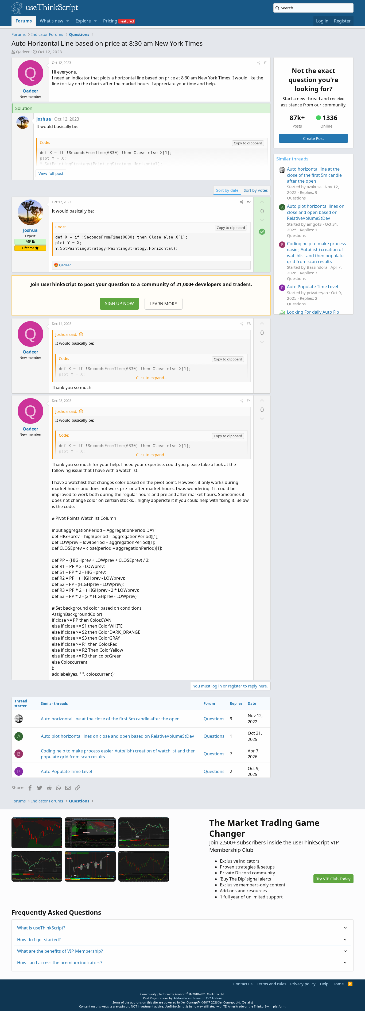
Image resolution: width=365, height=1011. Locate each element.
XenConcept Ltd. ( (230, 1002)
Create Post (313, 138)
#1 (266, 62)
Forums (23, 21)
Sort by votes (256, 190)
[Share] (258, 62)
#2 (249, 201)
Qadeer (23, 51)
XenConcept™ (190, 1002)
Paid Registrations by (182, 998)
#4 (249, 400)
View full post (50, 173)
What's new (51, 21)
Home (338, 983)
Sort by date (227, 190)
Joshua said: (66, 334)
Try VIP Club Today (333, 878)
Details (247, 1002)
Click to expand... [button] (151, 377)
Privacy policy (303, 983)
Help (324, 983)
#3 (249, 323)
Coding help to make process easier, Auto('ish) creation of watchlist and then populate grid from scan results (316, 252)
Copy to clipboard (248, 143)
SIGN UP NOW (119, 303)
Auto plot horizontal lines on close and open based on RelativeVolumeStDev (117, 736)
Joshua (43, 119)
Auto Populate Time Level (66, 771)
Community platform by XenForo (182, 994)
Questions (214, 719)
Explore (83, 21)
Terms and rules (271, 983)
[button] (68, 21)
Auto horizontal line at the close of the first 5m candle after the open (110, 719)
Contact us (243, 983)
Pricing (110, 21)
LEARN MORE (163, 304)
